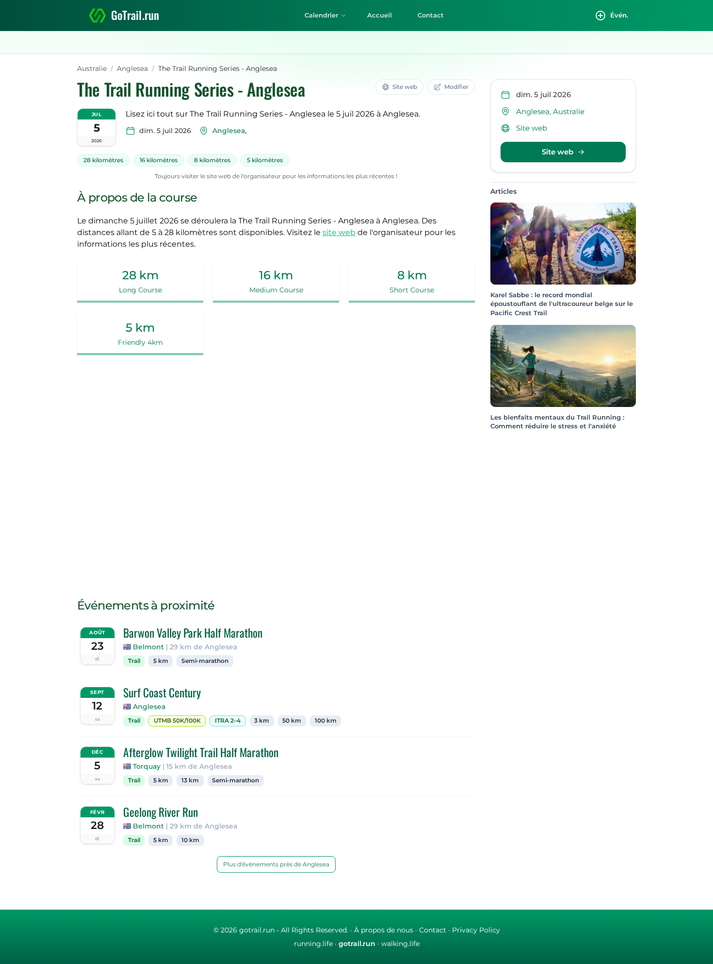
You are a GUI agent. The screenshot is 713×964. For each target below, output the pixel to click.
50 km (291, 720)
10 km (190, 840)
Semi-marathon (204, 661)
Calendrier (321, 15)
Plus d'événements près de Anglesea (276, 864)
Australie (92, 68)
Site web (531, 128)
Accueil (379, 15)
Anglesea (132, 68)
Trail (134, 661)
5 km (160, 661)
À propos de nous (383, 930)
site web (339, 232)
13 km (190, 780)
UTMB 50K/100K (177, 720)
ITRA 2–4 (228, 720)
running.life (313, 943)
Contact (431, 15)
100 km (326, 720)
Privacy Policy (476, 930)
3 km (261, 720)
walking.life (400, 943)
